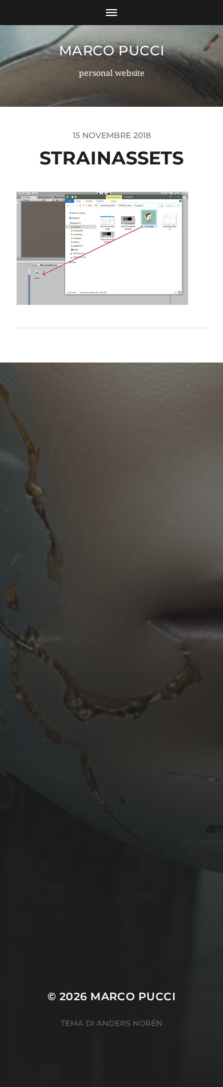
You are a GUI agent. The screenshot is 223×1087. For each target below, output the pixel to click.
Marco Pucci (112, 50)
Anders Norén (129, 1023)
